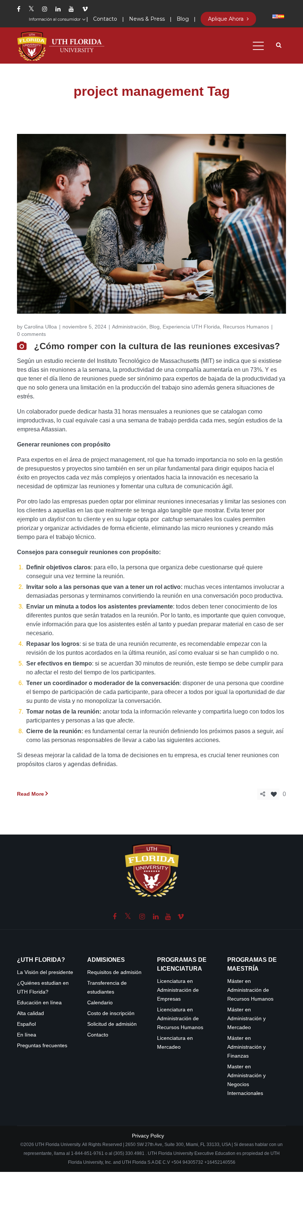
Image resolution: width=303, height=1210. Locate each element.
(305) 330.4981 (128, 1153)
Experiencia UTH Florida (191, 327)
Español (26, 1024)
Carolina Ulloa (40, 327)
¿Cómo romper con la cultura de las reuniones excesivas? (157, 346)
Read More (30, 794)
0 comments (31, 334)
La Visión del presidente (45, 972)
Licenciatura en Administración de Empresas (178, 990)
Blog (154, 327)
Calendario (100, 1002)
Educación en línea (39, 1002)
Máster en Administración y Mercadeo (246, 1018)
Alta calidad (30, 1013)
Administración (129, 327)
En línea (26, 1035)
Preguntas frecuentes (42, 1045)
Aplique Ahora (226, 19)
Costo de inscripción (111, 1013)
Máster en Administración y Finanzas (246, 1047)
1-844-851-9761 (88, 1153)
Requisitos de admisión (114, 972)
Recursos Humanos (246, 327)
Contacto (97, 1035)
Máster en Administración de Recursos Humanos (250, 990)
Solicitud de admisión (112, 1024)
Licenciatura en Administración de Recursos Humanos (180, 1018)
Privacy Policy (148, 1136)
